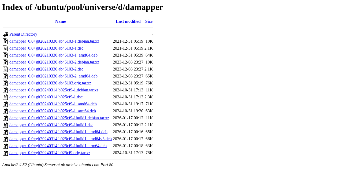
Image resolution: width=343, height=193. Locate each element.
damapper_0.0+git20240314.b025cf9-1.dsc (46, 97)
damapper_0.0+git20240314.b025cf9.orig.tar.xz (49, 152)
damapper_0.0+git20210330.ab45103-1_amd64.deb (53, 55)
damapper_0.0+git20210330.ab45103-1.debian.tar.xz (54, 41)
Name (60, 21)
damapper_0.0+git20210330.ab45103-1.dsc (46, 48)
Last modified (128, 21)
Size (148, 21)
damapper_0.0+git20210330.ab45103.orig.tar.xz (50, 83)
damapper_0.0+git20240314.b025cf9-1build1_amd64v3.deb (60, 138)
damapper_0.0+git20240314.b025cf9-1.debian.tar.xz (53, 90)
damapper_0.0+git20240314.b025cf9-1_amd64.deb (53, 104)
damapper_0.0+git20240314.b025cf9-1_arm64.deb (52, 111)
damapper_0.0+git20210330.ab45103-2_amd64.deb (53, 76)
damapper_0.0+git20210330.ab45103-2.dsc (46, 69)
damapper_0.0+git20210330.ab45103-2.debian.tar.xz (54, 62)
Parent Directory (23, 34)
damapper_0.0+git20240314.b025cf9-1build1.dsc (51, 125)
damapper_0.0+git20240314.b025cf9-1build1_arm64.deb (58, 145)
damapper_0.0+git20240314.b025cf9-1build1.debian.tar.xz (59, 118)
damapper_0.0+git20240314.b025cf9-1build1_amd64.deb (58, 131)
